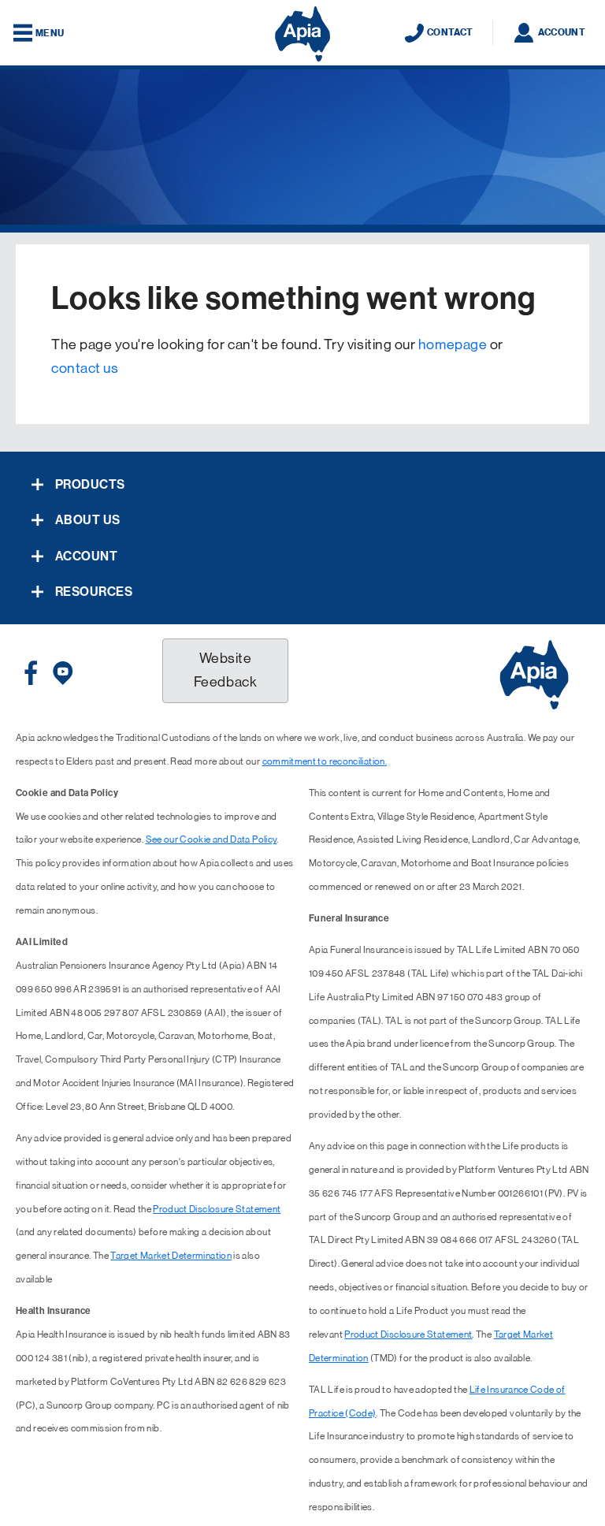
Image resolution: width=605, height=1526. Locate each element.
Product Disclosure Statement (216, 1209)
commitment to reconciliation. (324, 761)
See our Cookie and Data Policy (211, 839)
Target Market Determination (171, 1255)
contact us (84, 368)
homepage (452, 344)
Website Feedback (225, 670)
